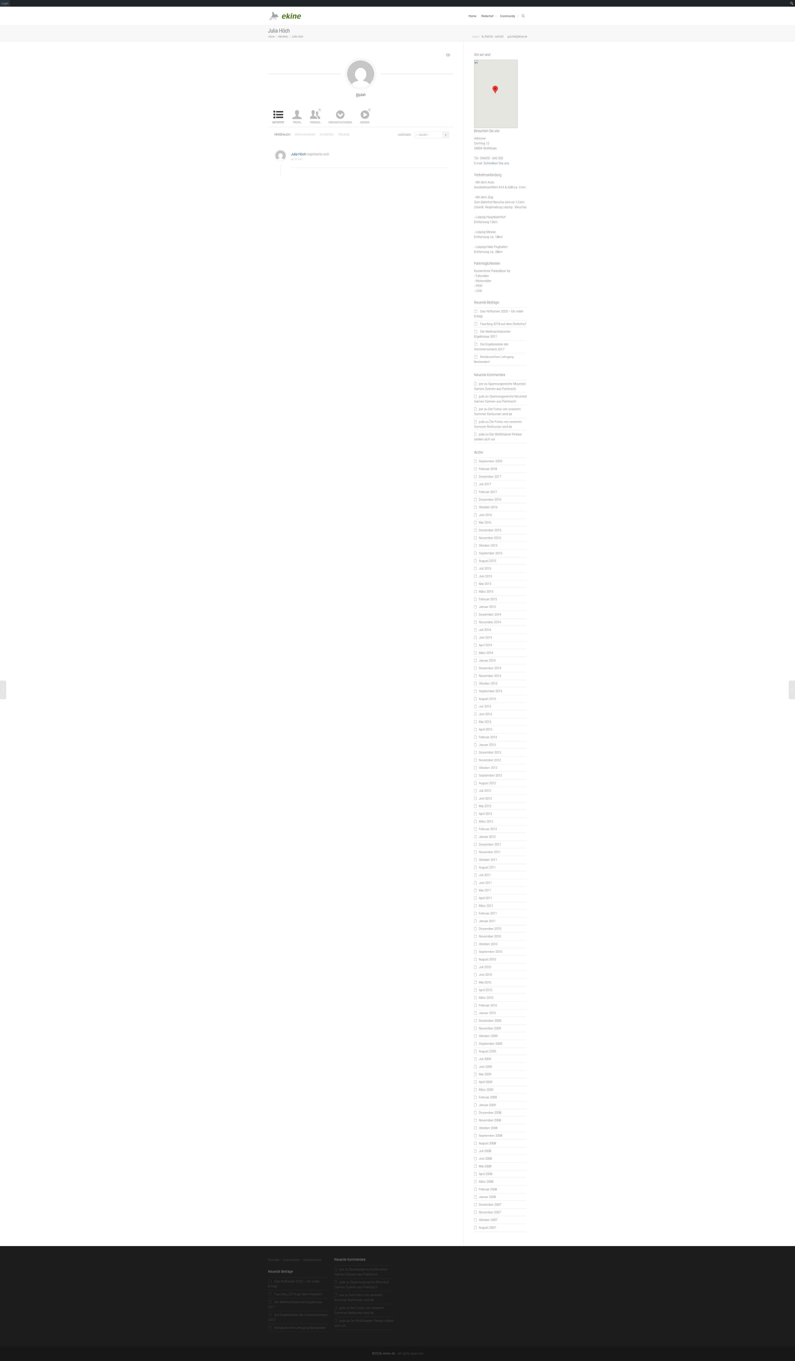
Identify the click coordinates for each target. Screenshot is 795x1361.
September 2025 (490, 461)
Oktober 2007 (488, 1220)
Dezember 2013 (490, 668)
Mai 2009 (485, 1074)
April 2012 (485, 814)
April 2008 (485, 1174)
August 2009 (487, 1051)
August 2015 (487, 561)
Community (508, 16)
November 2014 (490, 622)
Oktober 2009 (488, 1036)
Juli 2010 (485, 967)
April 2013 (485, 729)
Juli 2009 (485, 1059)
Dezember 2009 (490, 1021)
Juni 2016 (485, 515)
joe (481, 384)
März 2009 (486, 1090)
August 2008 (487, 1143)
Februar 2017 (488, 492)
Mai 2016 (485, 522)
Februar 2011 (488, 913)
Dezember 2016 (490, 499)
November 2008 (490, 1120)
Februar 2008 (488, 1189)
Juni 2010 (485, 975)
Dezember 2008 (490, 1113)
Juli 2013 (485, 706)
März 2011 (486, 906)
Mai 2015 (485, 584)
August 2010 (487, 959)
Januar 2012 (487, 837)
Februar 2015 (488, 599)
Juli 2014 (485, 630)
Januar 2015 (487, 607)
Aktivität (278, 122)
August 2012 (487, 783)
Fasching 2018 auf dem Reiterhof (503, 324)
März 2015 (486, 591)
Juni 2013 (485, 714)
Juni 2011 (485, 883)
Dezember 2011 (490, 844)
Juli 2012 (485, 791)
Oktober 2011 (488, 860)
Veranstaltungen (340, 122)
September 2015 (490, 553)
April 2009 (485, 1082)
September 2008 (490, 1136)
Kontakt (273, 1260)
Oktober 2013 (488, 683)
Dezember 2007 (490, 1204)
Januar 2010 (487, 1013)
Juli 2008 (485, 1151)
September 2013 (490, 691)
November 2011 (490, 852)
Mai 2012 (485, 806)
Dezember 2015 (490, 530)
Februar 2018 (488, 469)
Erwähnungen (305, 134)
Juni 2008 (485, 1159)
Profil (297, 122)
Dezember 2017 (490, 476)
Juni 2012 (485, 798)
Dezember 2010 (490, 929)
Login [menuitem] (4, 3)
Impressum (291, 1260)
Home (472, 16)
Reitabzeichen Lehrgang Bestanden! (300, 1328)
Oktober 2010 (488, 944)
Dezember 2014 (490, 614)
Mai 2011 (485, 890)
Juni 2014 (485, 637)
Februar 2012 (488, 829)
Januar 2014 (487, 660)
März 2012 (486, 821)
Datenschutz (313, 1260)
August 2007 (487, 1227)
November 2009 (490, 1028)
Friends (315, 116)
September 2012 (490, 775)
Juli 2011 (485, 875)
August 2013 (487, 699)
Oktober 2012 (488, 768)
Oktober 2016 (488, 507)
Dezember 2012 (490, 752)
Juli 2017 (485, 484)
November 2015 (490, 538)
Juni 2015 (485, 576)
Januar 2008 (487, 1197)
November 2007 (490, 1212)
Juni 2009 (485, 1067)
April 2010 (485, 990)
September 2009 (490, 1044)
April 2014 (485, 645)
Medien (365, 116)
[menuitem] (792, 3)
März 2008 (486, 1181)
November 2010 (490, 936)
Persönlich (282, 134)
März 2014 (486, 653)
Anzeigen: (405, 134)
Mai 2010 (485, 982)
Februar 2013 (488, 737)
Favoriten (327, 134)
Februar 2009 (488, 1097)
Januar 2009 (487, 1105)
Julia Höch (298, 154)
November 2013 (490, 676)
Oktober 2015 (488, 545)
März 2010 (486, 998)
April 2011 (485, 898)
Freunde (344, 134)
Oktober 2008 (488, 1128)
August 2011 (487, 867)
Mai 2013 (485, 722)
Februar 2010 (488, 1005)
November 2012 (490, 760)
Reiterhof (487, 16)
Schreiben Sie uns (496, 163)
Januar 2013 (487, 745)
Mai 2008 (485, 1166)
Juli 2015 (485, 568)
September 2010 (490, 952)
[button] (495, 89)
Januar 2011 (487, 921)
